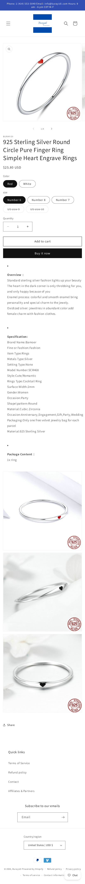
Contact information (55, 875)
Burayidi (17, 868)
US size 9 (15, 210)
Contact (13, 782)
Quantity (8, 218)
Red (10, 184)
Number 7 (63, 200)
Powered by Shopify (32, 868)
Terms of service (31, 875)
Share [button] (11, 725)
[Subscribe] (63, 817)
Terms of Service (19, 763)
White (27, 184)
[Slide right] (51, 128)
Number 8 (39, 200)
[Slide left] (33, 128)
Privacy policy (73, 868)
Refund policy (17, 772)
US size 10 (39, 210)
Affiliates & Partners (21, 791)
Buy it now (42, 253)
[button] (8, 23)
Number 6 (14, 200)
